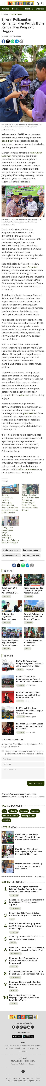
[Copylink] (21, 41)
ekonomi (24, 395)
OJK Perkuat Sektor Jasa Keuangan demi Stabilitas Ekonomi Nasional (28, 694)
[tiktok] (32, 1027)
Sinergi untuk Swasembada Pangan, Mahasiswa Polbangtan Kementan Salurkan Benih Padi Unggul (10, 535)
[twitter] (17, 1027)
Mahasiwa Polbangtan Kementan (12, 555)
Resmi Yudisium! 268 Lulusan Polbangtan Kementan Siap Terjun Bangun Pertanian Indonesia (33, 593)
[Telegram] (17, 41)
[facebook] (13, 1027)
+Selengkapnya (39, 876)
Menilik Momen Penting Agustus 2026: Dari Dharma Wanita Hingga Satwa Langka (25, 926)
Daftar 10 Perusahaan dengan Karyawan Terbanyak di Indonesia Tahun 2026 (30, 663)
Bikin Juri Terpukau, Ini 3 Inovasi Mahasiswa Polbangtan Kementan (33, 645)
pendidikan (7, 140)
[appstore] (17, 1037)
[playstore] (28, 1037)
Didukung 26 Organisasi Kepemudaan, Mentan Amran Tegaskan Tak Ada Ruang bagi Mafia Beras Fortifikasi (10, 621)
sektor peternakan (27, 469)
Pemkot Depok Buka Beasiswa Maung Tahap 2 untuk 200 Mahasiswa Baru (29, 679)
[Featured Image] (23, 83)
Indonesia (13, 811)
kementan (24, 811)
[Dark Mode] (38, 3)
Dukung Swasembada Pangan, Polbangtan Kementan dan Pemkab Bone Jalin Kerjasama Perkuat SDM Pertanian (10, 504)
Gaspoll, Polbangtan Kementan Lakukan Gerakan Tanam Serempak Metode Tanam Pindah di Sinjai (33, 620)
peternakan (29, 413)
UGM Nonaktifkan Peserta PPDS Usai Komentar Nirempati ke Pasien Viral (26, 948)
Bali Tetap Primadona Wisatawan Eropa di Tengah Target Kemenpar (29, 710)
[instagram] (25, 1027)
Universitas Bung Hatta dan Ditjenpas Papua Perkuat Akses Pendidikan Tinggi (24, 997)
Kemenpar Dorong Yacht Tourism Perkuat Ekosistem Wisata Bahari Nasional (25, 984)
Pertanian (32, 266)
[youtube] (28, 1027)
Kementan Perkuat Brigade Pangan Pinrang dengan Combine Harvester (11, 644)
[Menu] (3, 3)
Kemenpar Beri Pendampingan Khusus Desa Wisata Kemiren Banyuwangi (23, 960)
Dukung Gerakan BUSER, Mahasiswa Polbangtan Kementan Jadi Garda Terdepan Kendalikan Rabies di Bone (30, 502)
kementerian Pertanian (32, 550)
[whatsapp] (21, 1027)
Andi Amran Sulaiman (12, 550)
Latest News (16, 14)
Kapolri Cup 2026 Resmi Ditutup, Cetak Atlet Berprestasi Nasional (25, 914)
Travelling (6, 820)
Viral (4, 811)
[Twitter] (8, 41)
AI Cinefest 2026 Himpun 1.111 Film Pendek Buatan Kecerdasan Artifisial (26, 972)
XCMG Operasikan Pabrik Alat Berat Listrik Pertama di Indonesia (26, 938)
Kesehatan (35, 811)
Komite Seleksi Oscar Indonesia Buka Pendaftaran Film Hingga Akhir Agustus (26, 902)
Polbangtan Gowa (31, 555)
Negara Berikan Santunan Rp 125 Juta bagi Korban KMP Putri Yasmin (28, 866)
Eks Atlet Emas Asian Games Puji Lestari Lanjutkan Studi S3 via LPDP (29, 726)
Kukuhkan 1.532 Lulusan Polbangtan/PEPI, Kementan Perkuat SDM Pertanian (10, 593)
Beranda (5, 14)
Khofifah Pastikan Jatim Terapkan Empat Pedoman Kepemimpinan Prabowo (27, 837)
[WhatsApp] (12, 41)
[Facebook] (3, 41)
